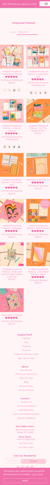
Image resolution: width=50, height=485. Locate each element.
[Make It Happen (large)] (19, 147)
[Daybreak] (5, 90)
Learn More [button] (37, 474)
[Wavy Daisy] (19, 90)
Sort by (13, 32)
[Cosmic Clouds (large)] (5, 147)
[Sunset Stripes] (9, 90)
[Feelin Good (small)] (14, 147)
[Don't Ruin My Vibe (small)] (36, 92)
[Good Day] (14, 90)
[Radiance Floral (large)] (45, 92)
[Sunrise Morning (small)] (9, 147)
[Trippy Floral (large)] (31, 92)
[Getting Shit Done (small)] (40, 92)
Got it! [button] (25, 481)
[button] (46, 3)
